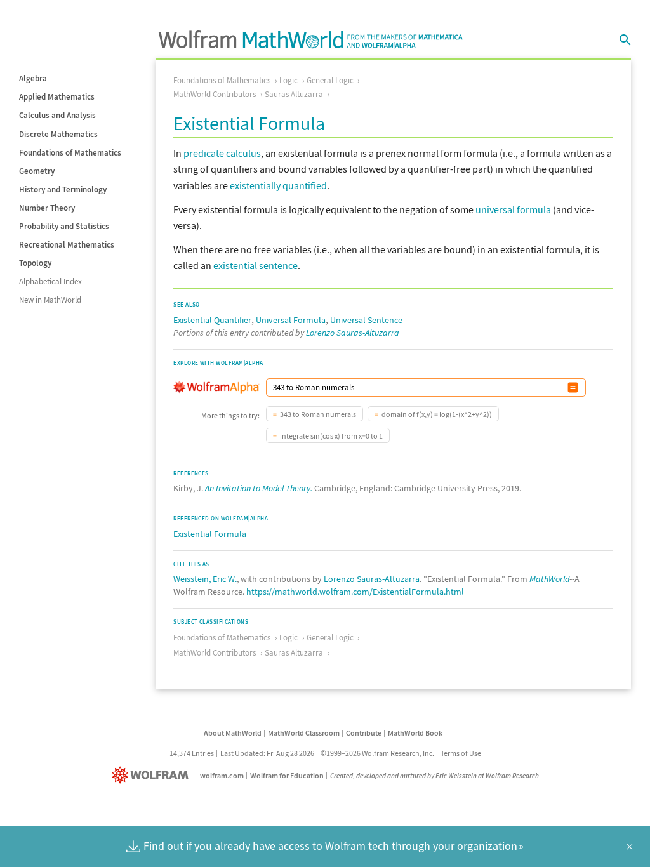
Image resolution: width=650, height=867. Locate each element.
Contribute (363, 733)
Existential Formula (209, 533)
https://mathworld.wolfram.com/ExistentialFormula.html (355, 591)
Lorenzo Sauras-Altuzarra (352, 332)
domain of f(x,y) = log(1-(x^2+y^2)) (436, 414)
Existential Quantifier (212, 320)
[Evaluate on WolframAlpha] (573, 387)
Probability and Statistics (64, 226)
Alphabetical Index (50, 281)
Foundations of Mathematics (70, 152)
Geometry (37, 171)
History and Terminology (63, 189)
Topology (35, 263)
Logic (288, 80)
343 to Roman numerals (318, 414)
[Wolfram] (153, 775)
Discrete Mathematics (58, 134)
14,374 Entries (191, 753)
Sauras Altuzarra (294, 94)
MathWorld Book (415, 733)
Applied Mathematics (57, 96)
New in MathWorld (50, 300)
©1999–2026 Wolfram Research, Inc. (377, 753)
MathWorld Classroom (304, 733)
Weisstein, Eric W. (205, 579)
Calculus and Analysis (57, 115)
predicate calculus (222, 153)
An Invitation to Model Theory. (258, 488)
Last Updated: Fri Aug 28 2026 (267, 753)
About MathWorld (233, 733)
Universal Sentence (366, 320)
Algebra (33, 78)
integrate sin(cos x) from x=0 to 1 (331, 435)
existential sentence (255, 265)
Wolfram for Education (287, 775)
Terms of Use (461, 753)
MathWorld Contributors (214, 94)
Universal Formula (291, 320)
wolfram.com (222, 775)
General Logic (330, 80)
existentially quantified (278, 185)
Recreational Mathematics (66, 244)
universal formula (513, 209)
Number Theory (47, 207)
